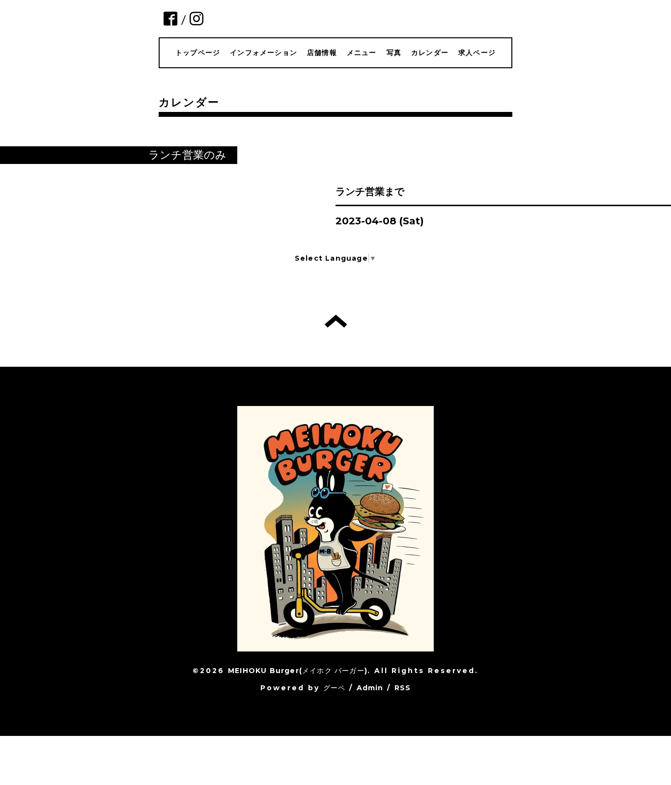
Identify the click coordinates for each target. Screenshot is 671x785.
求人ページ (477, 52)
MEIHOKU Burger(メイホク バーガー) (297, 670)
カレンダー (429, 52)
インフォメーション (263, 52)
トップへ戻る (336, 321)
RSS (402, 687)
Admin (370, 687)
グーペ (334, 687)
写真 (394, 52)
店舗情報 (322, 52)
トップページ (197, 52)
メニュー (362, 52)
